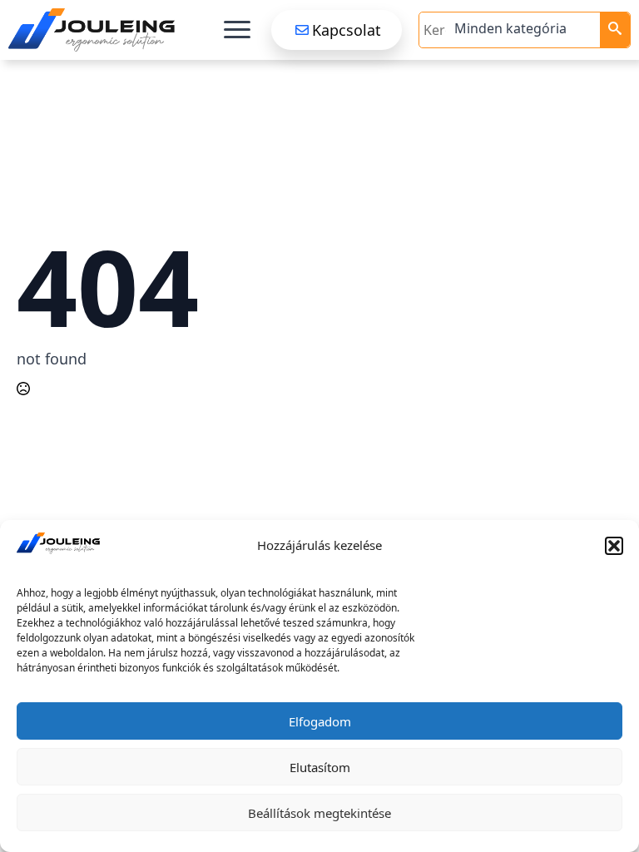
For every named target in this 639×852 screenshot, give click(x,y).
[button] (614, 545)
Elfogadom (320, 721)
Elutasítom (320, 767)
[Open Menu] (237, 30)
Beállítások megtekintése (319, 813)
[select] (525, 29)
